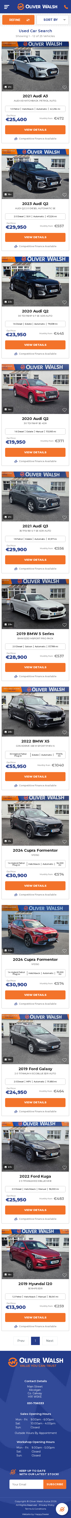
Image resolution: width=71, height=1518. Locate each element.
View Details (35, 129)
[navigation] (6, 6)
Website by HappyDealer (35, 1514)
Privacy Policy (47, 1505)
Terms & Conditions (35, 1508)
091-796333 (35, 1403)
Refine (15, 20)
